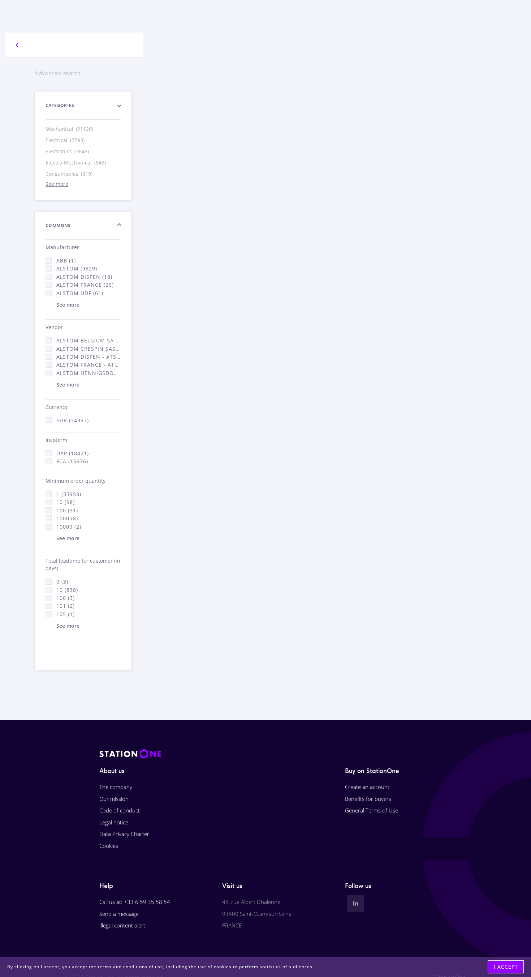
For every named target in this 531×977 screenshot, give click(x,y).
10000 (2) (68, 526)
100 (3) (65, 597)
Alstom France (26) (85, 284)
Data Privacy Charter (124, 833)
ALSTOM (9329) (76, 268)
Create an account (367, 786)
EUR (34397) (72, 420)
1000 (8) (67, 518)
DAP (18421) (72, 453)
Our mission (114, 798)
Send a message (119, 913)
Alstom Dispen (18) (84, 276)
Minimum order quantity (75, 480)
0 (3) (62, 581)
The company (115, 786)
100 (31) (67, 510)
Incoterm (56, 439)
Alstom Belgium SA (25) (88, 340)
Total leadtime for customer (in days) (83, 564)
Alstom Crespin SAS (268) (88, 348)
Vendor (54, 327)
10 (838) (67, 589)
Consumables (69, 173)
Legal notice (113, 822)
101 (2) (65, 605)
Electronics (67, 151)
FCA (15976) (72, 461)
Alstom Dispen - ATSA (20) (88, 356)
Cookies (108, 845)
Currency (57, 407)
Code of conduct (119, 810)
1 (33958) (68, 494)
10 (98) (65, 502)
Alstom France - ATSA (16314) (88, 364)
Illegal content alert (122, 925)
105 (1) (65, 614)
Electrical (65, 140)
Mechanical (69, 128)
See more (57, 183)
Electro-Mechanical (76, 162)
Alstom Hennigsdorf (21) (88, 373)
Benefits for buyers (368, 798)
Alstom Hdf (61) (79, 293)
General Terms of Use (371, 810)
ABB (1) (66, 260)
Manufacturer (62, 247)
